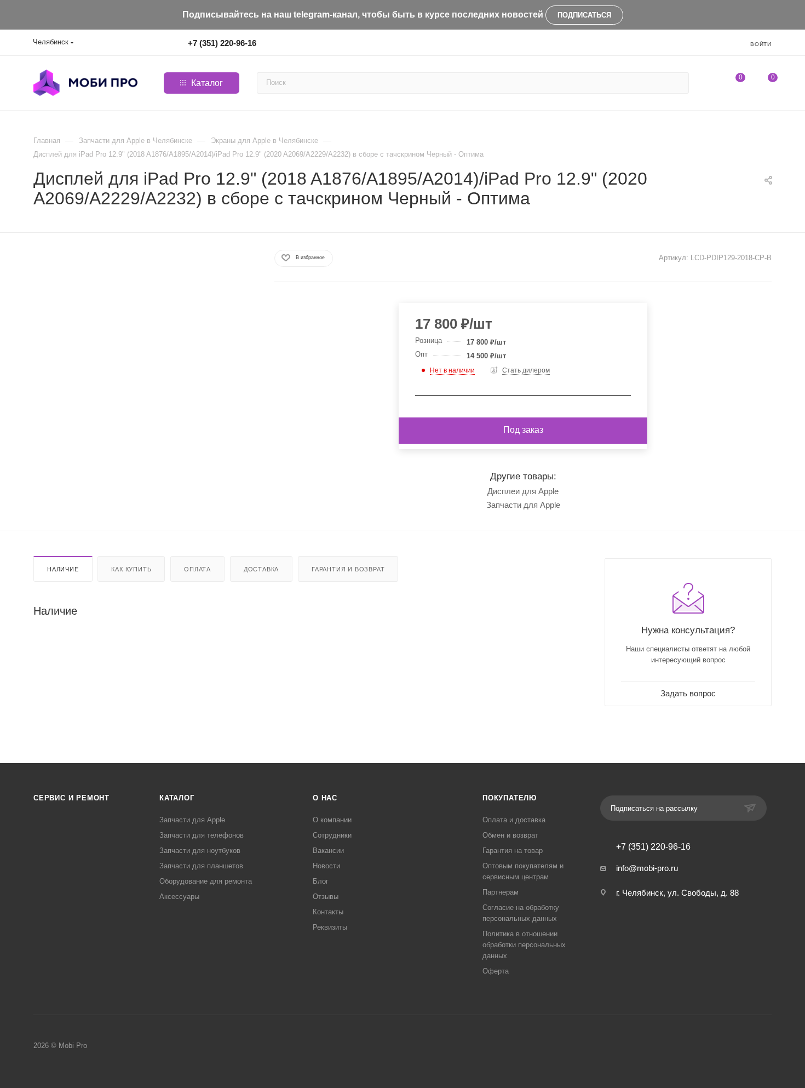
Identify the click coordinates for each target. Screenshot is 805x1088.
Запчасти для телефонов (201, 835)
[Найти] (678, 83)
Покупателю (509, 798)
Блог (321, 881)
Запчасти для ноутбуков (199, 850)
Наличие (63, 569)
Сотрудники (332, 835)
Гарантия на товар (512, 850)
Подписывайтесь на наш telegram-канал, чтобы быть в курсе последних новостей (362, 14)
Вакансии (328, 850)
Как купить (131, 569)
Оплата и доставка (513, 820)
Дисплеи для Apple (523, 491)
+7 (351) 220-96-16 (222, 43)
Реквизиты (330, 927)
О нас (325, 798)
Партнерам (500, 892)
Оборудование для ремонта (205, 881)
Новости (326, 866)
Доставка (261, 569)
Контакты (328, 912)
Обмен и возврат (510, 835)
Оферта (495, 971)
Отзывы (325, 896)
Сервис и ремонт (71, 798)
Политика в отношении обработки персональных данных (524, 945)
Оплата (197, 569)
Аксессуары (179, 896)
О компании (332, 820)
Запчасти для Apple (523, 504)
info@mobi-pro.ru (647, 868)
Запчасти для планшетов (201, 866)
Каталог (176, 798)
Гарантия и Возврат (348, 569)
